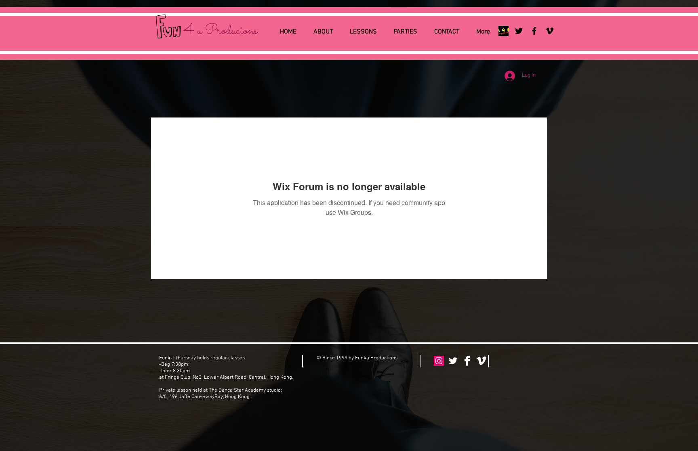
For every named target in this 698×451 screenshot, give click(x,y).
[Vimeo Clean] (481, 361)
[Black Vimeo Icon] (550, 31)
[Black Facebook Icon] (534, 31)
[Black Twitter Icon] (519, 31)
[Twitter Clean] (453, 361)
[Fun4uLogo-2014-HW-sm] (503, 31)
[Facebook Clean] (467, 361)
